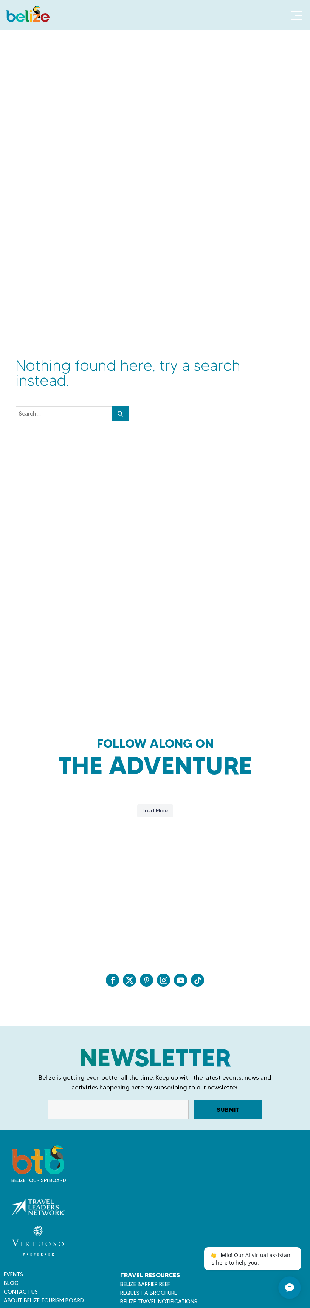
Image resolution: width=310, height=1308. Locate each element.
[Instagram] (163, 980)
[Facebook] (112, 980)
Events (13, 1274)
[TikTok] (197, 980)
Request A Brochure (148, 1293)
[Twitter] (129, 980)
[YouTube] (180, 980)
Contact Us (21, 1291)
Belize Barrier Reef (145, 1284)
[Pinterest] (146, 980)
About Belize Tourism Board (44, 1300)
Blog (11, 1283)
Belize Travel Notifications (158, 1301)
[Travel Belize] (37, 1170)
